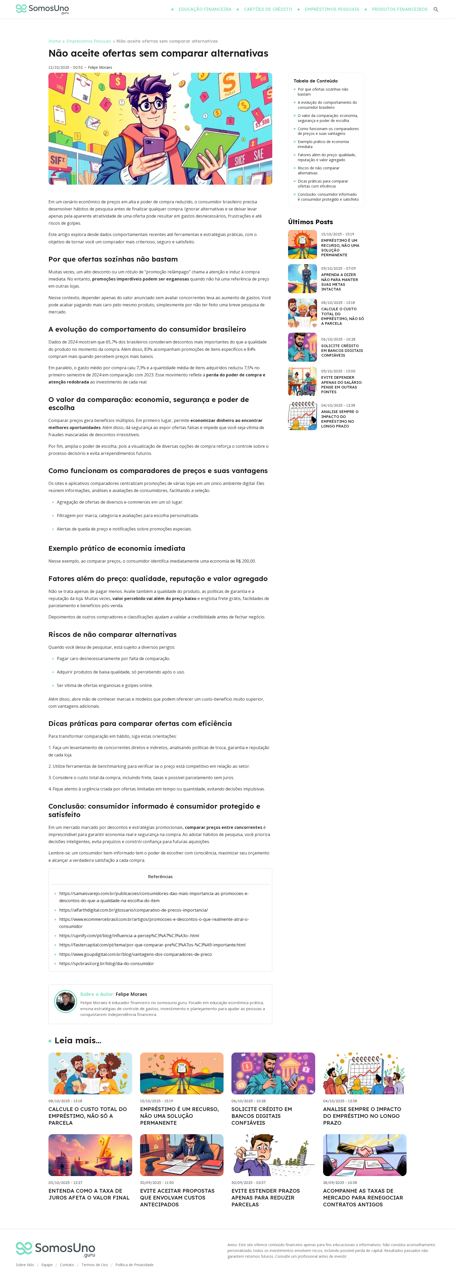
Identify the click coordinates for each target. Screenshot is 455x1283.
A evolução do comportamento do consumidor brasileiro (327, 105)
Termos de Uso (94, 1264)
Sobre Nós (25, 1264)
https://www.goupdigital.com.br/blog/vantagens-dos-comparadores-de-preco (135, 954)
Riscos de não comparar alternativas (318, 170)
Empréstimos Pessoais (88, 41)
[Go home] (42, 9)
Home (54, 41)
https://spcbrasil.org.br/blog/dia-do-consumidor (106, 963)
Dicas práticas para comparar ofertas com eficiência (323, 184)
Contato (67, 1264)
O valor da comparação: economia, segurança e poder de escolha (328, 118)
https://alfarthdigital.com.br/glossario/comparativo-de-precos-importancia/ (133, 910)
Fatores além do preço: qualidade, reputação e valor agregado (327, 157)
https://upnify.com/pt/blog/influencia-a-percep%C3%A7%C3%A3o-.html (129, 935)
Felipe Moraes (100, 67)
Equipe (47, 1264)
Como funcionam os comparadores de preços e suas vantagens (328, 131)
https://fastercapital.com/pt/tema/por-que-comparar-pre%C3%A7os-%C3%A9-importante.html (152, 945)
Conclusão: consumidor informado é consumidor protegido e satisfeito (328, 197)
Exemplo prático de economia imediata (323, 144)
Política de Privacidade (134, 1264)
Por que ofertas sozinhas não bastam (323, 92)
